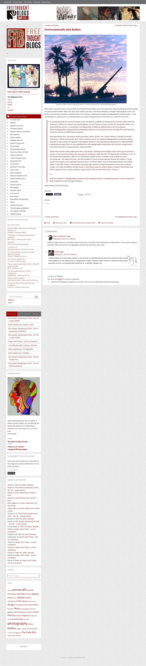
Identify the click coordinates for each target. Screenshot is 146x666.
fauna (35, 604)
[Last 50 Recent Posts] (14, 225)
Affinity (13, 123)
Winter (19, 635)
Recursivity (14, 196)
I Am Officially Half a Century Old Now (22, 345)
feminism (11, 609)
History (11, 615)
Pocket (80, 195)
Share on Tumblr (57, 194)
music (20, 619)
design (11, 604)
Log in (10, 302)
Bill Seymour (15, 134)
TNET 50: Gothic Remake (24, 485)
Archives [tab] (36, 314)
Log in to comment (107, 223)
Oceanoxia (14, 181)
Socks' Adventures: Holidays (18, 353)
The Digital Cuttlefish (18, 211)
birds (10, 597)
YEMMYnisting (15, 214)
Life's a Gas (14, 170)
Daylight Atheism (16, 140)
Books (21, 597)
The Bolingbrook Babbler (19, 208)
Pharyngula (14, 187)
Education (18, 605)
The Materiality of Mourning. (126, 25)
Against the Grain (16, 126)
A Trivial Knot (15, 120)
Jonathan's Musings (17, 167)
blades (15, 598)
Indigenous (26, 615)
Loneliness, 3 (12, 247)
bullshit (28, 597)
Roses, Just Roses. (52, 25)
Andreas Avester (16, 128)
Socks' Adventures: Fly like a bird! (20, 325)
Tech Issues (28, 2)
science (24, 629)
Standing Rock (16, 633)
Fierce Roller (15, 146)
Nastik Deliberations (18, 179)
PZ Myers (24, 232)
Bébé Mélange (25, 244)
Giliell (10, 105)
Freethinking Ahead (17, 149)
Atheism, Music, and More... (20, 131)
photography (18, 623)
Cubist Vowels (15, 137)
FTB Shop (37, 2)
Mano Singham (16, 173)
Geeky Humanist (16, 155)
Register (11, 300)
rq (8, 107)
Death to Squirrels (17, 143)
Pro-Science (14, 193)
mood (14, 619)
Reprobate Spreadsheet (19, 199)
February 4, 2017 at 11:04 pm (64, 239)
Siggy (24, 261)
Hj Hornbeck (31, 249)
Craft (18, 601)
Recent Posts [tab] (11, 314)
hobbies (18, 616)
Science (88, 223)
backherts (11, 242)
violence (14, 635)
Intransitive (14, 164)
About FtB (7, 2)
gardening (32, 609)
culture (24, 601)
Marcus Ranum (59, 236)
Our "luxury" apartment (16, 259)
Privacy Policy (17, 2)
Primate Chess (15, 190)
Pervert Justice (15, 184)
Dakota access (32, 601)
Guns (84, 223)
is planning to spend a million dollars (98, 167)
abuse (9, 590)
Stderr (12, 202)
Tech (93, 223)
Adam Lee (27, 275)
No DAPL (26, 619)
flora (17, 608)
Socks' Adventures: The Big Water (21, 349)
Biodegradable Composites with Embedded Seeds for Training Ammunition (83, 129)
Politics (12, 628)
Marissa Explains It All (18, 176)
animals (17, 590)
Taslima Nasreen (16, 205)
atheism (29, 594)
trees (9, 635)
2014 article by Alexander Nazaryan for (76, 154)
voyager (10, 110)
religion (19, 629)
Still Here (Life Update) (16, 278)
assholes (21, 593)
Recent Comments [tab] (24, 314)
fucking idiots (24, 609)
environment (28, 605)
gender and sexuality (16, 612)
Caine (10, 99)
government (28, 612)
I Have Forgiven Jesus (18, 158)
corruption (12, 601)
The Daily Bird (29, 632)
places (30, 624)
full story (64, 185)
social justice (32, 629)
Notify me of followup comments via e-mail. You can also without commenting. (85, 282)
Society (10, 633)
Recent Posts (46, 2)
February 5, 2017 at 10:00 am (66, 254)
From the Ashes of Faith (19, 152)
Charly (10, 102)
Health (36, 612)
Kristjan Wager (25, 287)
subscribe (98, 282)
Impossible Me (15, 161)
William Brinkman (33, 280)
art (24, 589)
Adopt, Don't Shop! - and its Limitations (23, 341)
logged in (60, 279)
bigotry (35, 593)
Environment (76, 223)
